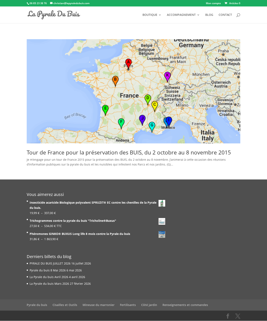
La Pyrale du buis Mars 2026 (49, 284)
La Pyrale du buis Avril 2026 (49, 277)
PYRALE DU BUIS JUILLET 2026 (50, 263)
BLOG (209, 15)
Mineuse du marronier (99, 305)
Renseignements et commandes (185, 305)
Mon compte (213, 3)
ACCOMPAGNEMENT (181, 15)
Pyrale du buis (37, 305)
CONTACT (225, 15)
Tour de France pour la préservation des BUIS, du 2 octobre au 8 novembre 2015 (129, 152)
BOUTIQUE (149, 15)
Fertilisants (128, 305)
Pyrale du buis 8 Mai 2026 (48, 270)
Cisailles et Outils (65, 305)
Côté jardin (149, 305)
